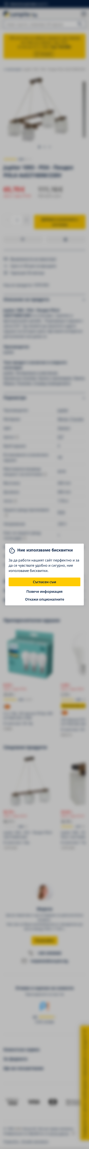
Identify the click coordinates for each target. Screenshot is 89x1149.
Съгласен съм (44, 581)
